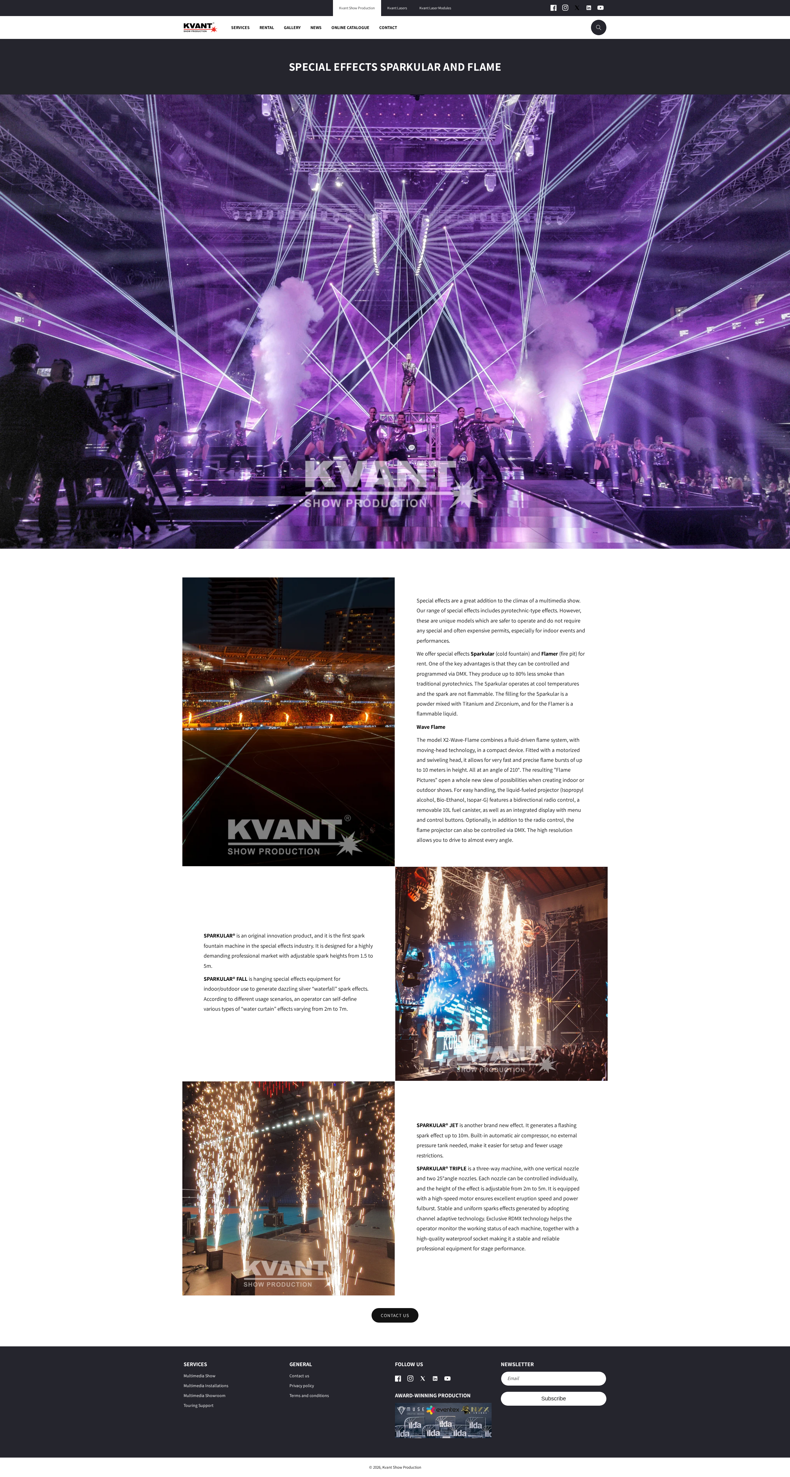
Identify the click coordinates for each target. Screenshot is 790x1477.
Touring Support (199, 1405)
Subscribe (553, 1398)
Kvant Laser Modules (435, 8)
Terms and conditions (309, 1395)
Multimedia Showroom (205, 1395)
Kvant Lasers (397, 8)
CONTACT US (395, 1315)
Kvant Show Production (357, 8)
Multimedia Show (199, 1375)
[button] (598, 27)
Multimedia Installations (206, 1385)
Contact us (299, 1375)
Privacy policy (301, 1385)
